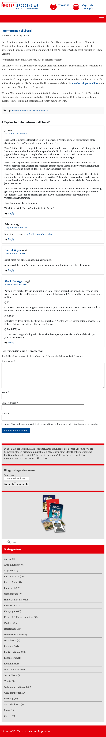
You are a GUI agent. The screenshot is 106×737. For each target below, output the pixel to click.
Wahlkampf (35, 110)
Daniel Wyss (12, 250)
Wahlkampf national (15, 687)
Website (5, 413)
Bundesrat (9, 588)
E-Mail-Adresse (10, 402)
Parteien (8, 646)
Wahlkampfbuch (12, 692)
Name (5, 392)
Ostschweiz (10, 640)
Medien (8, 623)
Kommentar (8, 361)
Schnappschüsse (13, 669)
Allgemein (9, 570)
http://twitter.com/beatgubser (39, 234)
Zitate (7, 710)
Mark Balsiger (14, 281)
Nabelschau (10, 628)
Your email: (10, 475)
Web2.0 (44, 110)
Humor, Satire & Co (14, 599)
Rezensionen (11, 658)
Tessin (7, 681)
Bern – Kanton (11, 576)
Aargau (8, 559)
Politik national (12, 652)
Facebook (16, 110)
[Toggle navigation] (101, 18)
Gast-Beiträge (11, 594)
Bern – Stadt (10, 582)
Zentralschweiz (12, 704)
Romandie (9, 663)
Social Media (10, 675)
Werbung (8, 698)
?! (55, 234)
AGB (12, 731)
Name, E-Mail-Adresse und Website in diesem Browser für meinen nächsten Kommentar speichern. (52, 424)
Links (5, 731)
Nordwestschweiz (13, 634)
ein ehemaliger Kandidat (85, 83)
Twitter (25, 110)
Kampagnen (10, 611)
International (11, 605)
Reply (11, 213)
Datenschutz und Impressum (34, 731)
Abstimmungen (12, 564)
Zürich (7, 716)
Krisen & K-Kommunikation (18, 617)
